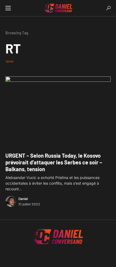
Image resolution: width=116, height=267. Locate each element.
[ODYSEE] (71, 256)
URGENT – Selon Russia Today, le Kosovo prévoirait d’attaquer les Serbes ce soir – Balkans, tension (53, 162)
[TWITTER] (44, 256)
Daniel (23, 198)
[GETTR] (58, 256)
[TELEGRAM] (51, 256)
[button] (8, 8)
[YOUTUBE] (65, 256)
